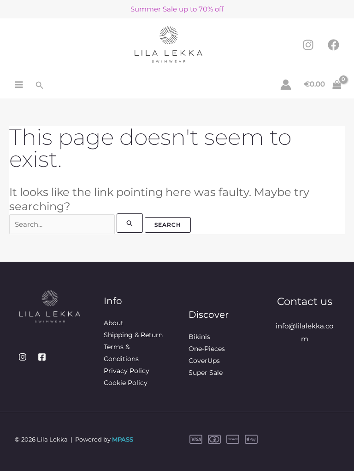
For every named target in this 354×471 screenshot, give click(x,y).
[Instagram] (308, 45)
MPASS (122, 439)
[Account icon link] (285, 84)
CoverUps (204, 360)
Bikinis (199, 337)
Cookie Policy (126, 383)
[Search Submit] (130, 223)
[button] (39, 86)
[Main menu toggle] (19, 84)
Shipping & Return (133, 335)
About (114, 323)
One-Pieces (207, 349)
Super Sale (206, 372)
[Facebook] (333, 45)
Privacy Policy (126, 371)
